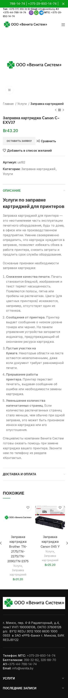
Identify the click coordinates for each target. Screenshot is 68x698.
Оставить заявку (19, 140)
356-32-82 (31, 660)
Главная (8, 104)
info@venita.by (46, 9)
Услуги (22, 104)
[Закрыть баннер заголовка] (63, 4)
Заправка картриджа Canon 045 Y (50, 541)
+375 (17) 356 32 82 (19, 9)
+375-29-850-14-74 (41, 655)
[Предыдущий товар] (56, 110)
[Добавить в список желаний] (28, 507)
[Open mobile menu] (63, 24)
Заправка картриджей (47, 104)
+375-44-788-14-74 (14, 12)
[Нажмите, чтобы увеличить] (9, 90)
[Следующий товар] (63, 110)
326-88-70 (48, 660)
